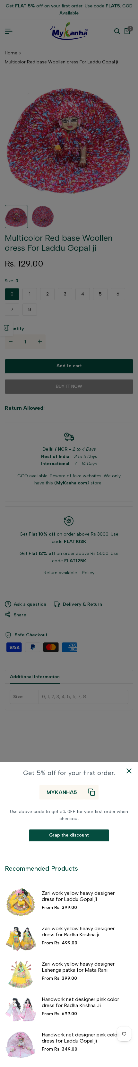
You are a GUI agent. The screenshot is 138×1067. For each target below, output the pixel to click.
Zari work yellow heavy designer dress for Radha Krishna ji (78, 931)
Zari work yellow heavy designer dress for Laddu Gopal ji (78, 896)
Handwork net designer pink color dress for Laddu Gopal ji (80, 1038)
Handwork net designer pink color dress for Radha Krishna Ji (80, 1002)
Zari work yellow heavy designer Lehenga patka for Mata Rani (78, 967)
